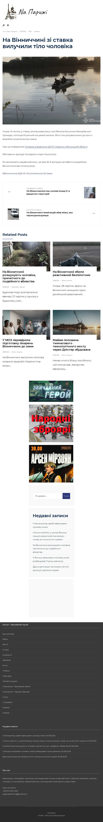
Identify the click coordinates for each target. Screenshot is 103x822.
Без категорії (8, 634)
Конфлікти (7, 655)
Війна (64, 280)
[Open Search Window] (4, 25)
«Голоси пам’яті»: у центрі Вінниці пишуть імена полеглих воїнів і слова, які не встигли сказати (50, 536)
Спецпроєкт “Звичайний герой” (17, 686)
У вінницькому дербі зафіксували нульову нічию (24, 736)
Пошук (66, 496)
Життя (14, 352)
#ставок (48, 173)
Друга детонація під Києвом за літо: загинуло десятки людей (30, 757)
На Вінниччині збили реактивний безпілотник (71, 273)
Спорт (5, 697)
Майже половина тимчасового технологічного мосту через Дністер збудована (71, 344)
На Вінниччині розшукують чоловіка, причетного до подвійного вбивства (19, 276)
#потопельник (35, 173)
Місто (5, 665)
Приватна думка (10, 681)
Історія (6, 650)
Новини (37, 31)
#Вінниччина (10, 173)
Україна (6, 707)
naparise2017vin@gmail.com (15, 794)
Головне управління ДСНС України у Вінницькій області (56, 147)
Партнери (7, 676)
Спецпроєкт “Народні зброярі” (16, 692)
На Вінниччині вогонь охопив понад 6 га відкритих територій (48, 191)
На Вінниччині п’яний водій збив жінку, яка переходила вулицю (50, 213)
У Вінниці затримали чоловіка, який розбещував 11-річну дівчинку (32, 751)
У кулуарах (7, 702)
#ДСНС (22, 173)
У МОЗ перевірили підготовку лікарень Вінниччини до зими (18, 343)
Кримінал (15, 287)
